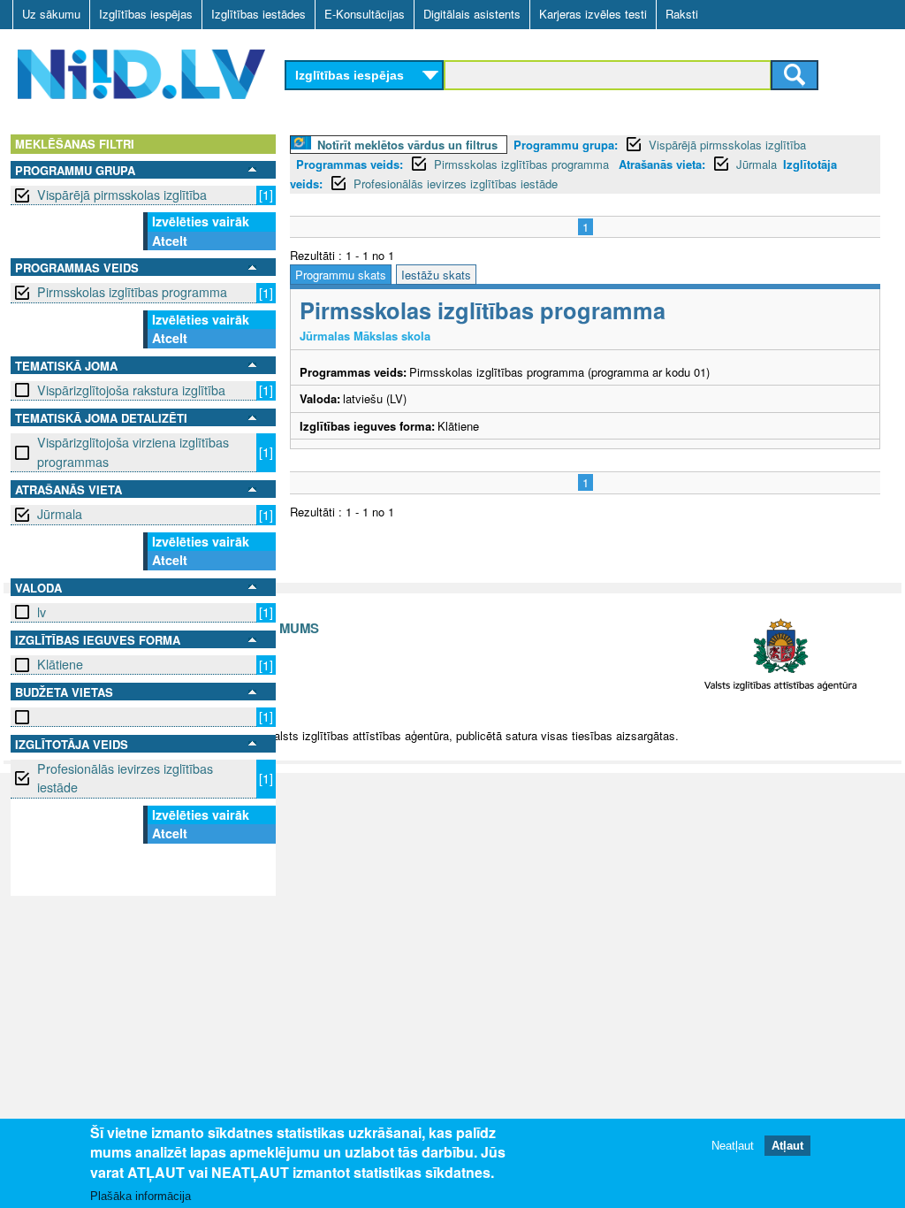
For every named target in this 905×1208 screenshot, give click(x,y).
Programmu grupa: (565, 144)
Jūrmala (59, 514)
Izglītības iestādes (258, 13)
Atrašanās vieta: (662, 164)
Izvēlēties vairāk (200, 221)
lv (41, 612)
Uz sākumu (51, 13)
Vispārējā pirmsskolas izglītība (122, 194)
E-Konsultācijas (364, 13)
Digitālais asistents (472, 13)
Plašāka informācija (140, 1196)
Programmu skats (340, 274)
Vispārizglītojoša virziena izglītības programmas (133, 451)
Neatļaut (732, 1145)
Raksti (681, 13)
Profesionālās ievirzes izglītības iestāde (125, 778)
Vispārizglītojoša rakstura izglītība (131, 390)
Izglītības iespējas (146, 13)
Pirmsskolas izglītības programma (132, 292)
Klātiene (60, 664)
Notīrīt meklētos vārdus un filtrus (407, 144)
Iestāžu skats (436, 274)
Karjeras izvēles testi (593, 13)
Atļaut (787, 1145)
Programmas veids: (349, 164)
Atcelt (169, 240)
